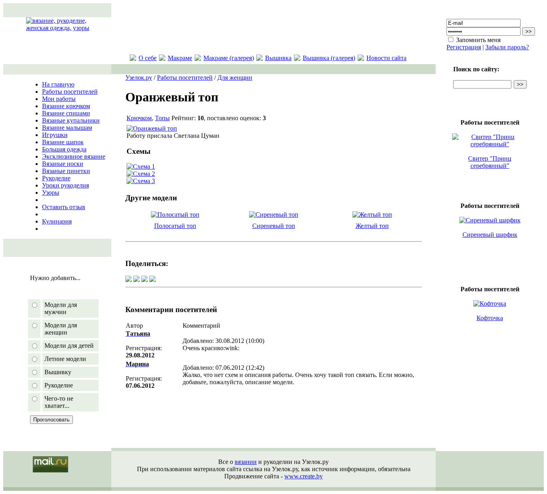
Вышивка (278, 57)
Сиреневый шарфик (490, 234)
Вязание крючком (66, 106)
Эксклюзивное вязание (73, 156)
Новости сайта (386, 57)
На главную (58, 84)
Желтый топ (372, 225)
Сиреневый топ (273, 225)
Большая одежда (64, 149)
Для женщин (234, 77)
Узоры (50, 192)
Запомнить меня (478, 39)
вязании (246, 461)
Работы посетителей (70, 91)
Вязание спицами (66, 113)
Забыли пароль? (507, 47)
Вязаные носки (62, 163)
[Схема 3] (141, 180)
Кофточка (490, 318)
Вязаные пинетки (66, 170)
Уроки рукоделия (65, 185)
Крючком (139, 118)
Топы (162, 118)
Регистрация (463, 47)
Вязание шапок (63, 142)
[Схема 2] (141, 173)
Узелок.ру (138, 77)
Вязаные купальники (71, 120)
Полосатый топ (175, 225)
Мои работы (59, 98)
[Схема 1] (141, 166)
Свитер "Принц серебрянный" (489, 162)
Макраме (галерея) (228, 57)
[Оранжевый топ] (152, 128)
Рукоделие (56, 178)
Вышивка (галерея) (329, 57)
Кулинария (57, 221)
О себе (148, 57)
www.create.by (303, 476)
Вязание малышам (67, 127)
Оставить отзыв (63, 207)
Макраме (180, 57)
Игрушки (55, 134)
